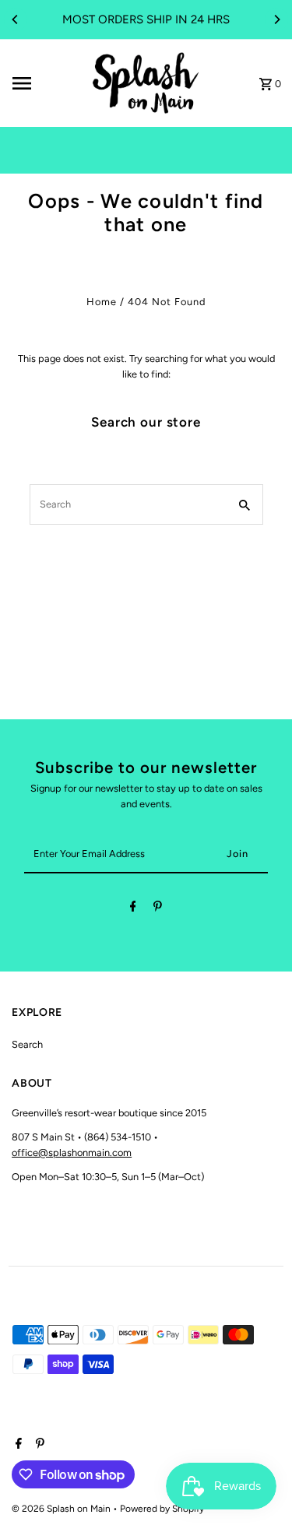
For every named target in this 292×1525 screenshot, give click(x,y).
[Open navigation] (45, 83)
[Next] (276, 19)
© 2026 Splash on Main (62, 1508)
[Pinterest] (157, 909)
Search (27, 1044)
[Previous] (15, 19)
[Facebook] (133, 909)
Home (101, 301)
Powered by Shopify (162, 1508)
